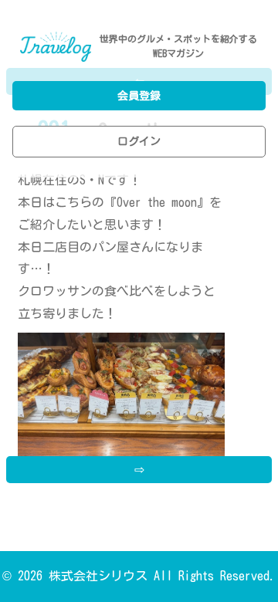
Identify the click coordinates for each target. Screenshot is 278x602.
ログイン (139, 141)
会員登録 (139, 95)
